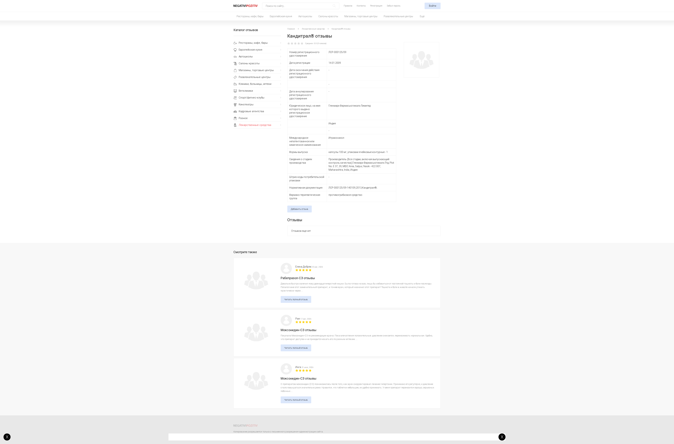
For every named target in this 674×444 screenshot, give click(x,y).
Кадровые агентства (251, 111)
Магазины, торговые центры (360, 16)
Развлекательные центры (398, 16)
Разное (243, 118)
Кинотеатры (246, 104)
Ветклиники (246, 90)
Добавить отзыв (299, 209)
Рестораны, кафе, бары (250, 16)
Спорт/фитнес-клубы (251, 97)
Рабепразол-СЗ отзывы (298, 278)
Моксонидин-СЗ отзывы (298, 330)
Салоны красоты (328, 16)
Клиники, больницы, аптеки (255, 83)
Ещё (422, 16)
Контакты (361, 6)
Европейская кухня (281, 16)
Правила (348, 6)
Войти (432, 5)
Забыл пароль (393, 6)
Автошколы (305, 16)
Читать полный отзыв (296, 299)
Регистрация (376, 6)
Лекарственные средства (255, 125)
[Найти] (334, 6)
